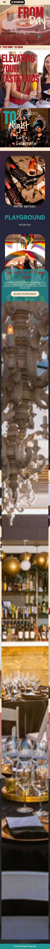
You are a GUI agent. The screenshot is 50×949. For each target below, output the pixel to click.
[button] (4, 2)
